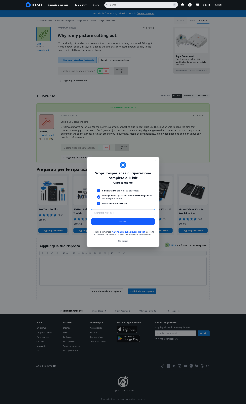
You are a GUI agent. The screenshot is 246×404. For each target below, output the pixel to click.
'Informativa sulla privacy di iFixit (128, 231)
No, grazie (123, 241)
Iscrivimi (123, 221)
